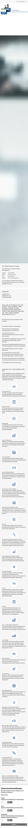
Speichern (14, 824)
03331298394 (11, 273)
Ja (2, 802)
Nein (9, 802)
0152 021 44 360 (12, 274)
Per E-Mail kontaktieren (13, 278)
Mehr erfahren (4, 795)
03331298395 (11, 276)
